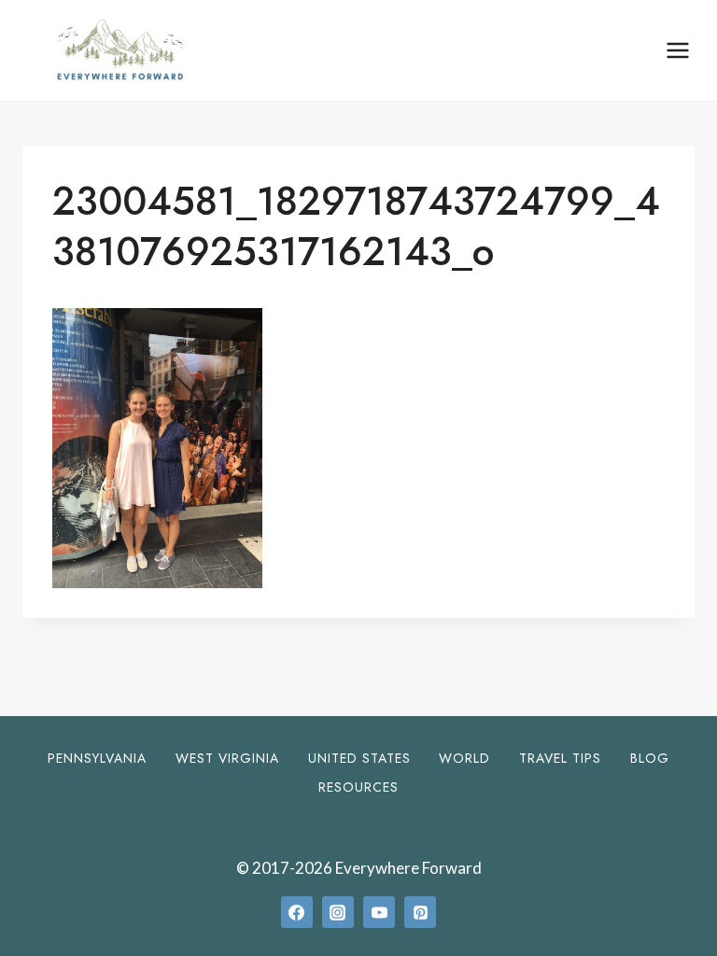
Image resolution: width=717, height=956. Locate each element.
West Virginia (227, 758)
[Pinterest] (420, 912)
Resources (358, 787)
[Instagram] (338, 912)
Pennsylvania (97, 758)
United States (359, 758)
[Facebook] (297, 912)
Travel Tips (560, 758)
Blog (649, 758)
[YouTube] (379, 912)
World (464, 758)
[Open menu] (677, 50)
